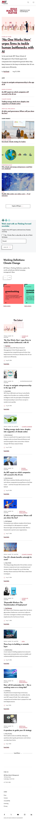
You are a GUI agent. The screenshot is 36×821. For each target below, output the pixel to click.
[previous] (5, 277)
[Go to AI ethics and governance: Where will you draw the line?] (10, 504)
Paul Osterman (8, 608)
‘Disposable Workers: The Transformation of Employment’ (15, 603)
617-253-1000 (7, 782)
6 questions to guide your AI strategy (17, 730)
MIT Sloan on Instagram (24, 815)
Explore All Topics (16, 206)
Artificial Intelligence (8, 108)
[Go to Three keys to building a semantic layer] (10, 634)
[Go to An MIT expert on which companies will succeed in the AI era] (10, 461)
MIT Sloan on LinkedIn (31, 815)
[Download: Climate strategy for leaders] (18, 130)
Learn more (6, 306)
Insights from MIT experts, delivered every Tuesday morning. (16, 230)
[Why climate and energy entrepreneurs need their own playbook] (18, 155)
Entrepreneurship (7, 165)
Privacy (6, 806)
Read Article (6, 364)
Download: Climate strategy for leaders (14, 142)
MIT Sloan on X (11, 815)
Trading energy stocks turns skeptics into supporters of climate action (15, 102)
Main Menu (33, 2)
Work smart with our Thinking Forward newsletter (16, 225)
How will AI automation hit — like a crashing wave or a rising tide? (17, 686)
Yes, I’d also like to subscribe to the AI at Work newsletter (17, 236)
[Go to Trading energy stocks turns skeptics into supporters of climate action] (10, 419)
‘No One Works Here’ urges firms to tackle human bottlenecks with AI (18, 45)
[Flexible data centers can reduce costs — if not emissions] (18, 182)
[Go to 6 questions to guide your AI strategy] (10, 718)
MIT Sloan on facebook (4, 815)
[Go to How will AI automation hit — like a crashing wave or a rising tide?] (10, 673)
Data (3, 192)
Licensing (6, 803)
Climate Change (6, 99)
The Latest (18, 320)
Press (5, 795)
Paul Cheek (6, 71)
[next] (9, 277)
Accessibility (7, 800)
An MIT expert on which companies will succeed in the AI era (15, 93)
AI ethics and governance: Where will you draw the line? (18, 516)
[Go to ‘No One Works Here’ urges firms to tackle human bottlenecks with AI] (10, 328)
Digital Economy (7, 89)
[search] (28, 2)
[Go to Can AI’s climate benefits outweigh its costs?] (10, 547)
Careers (6, 798)
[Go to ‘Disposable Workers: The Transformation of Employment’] (10, 591)
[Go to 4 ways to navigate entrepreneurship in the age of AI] (10, 374)
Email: (5, 241)
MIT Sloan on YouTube (17, 815)
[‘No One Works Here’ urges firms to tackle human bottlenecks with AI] (18, 26)
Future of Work (6, 36)
